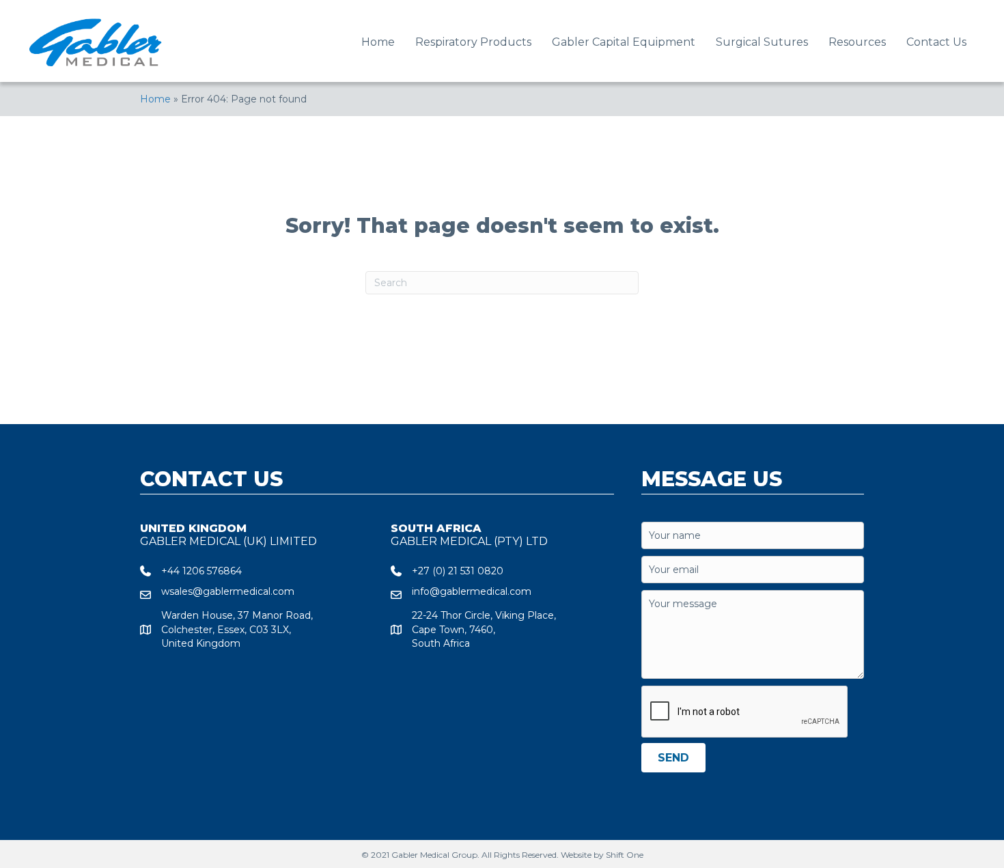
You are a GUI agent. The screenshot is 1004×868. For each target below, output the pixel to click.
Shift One (624, 855)
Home (155, 99)
